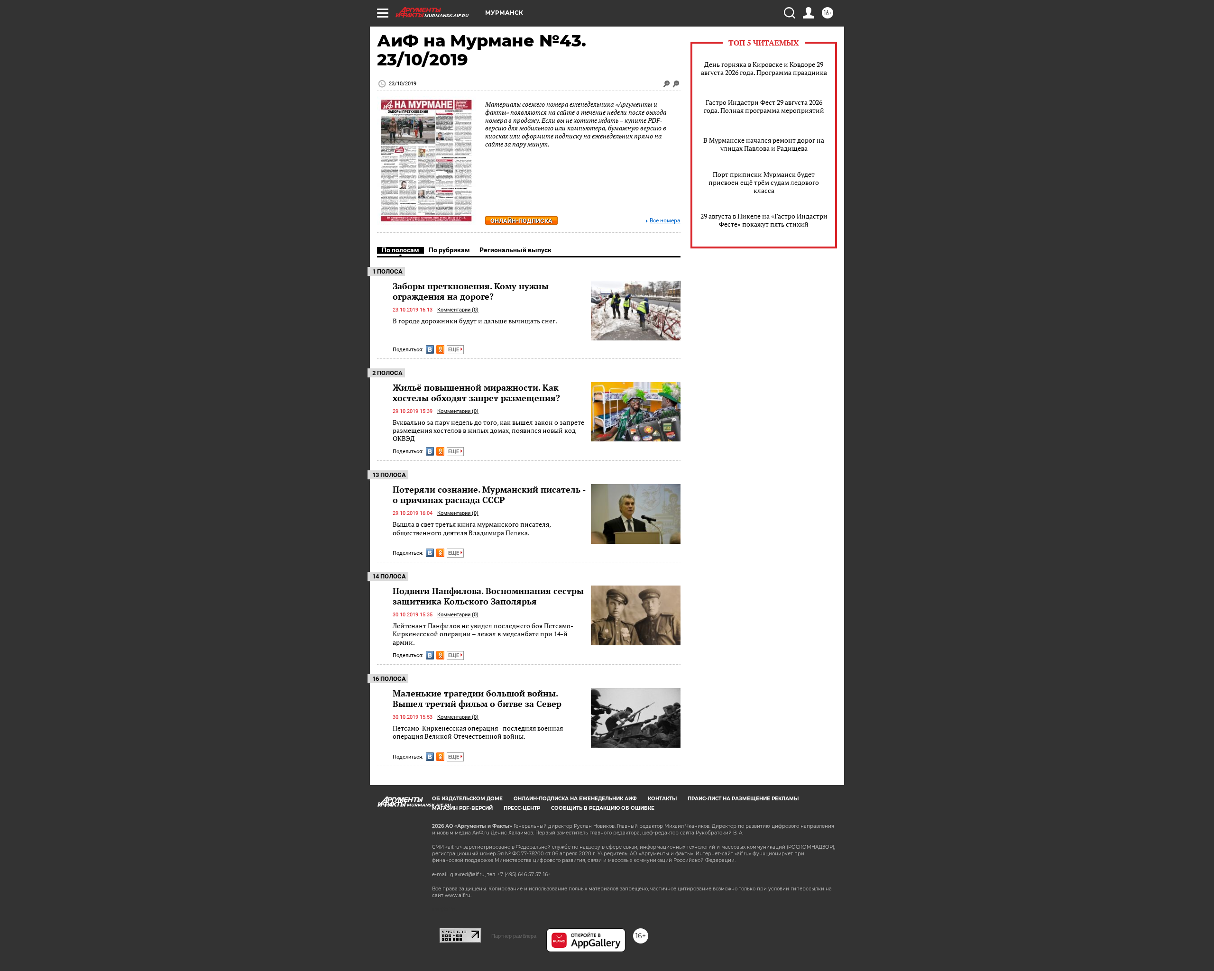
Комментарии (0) (457, 310)
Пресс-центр (522, 808)
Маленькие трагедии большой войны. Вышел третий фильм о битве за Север (477, 698)
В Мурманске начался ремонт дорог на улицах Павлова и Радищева (763, 144)
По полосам (400, 250)
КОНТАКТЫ (662, 799)
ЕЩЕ (454, 350)
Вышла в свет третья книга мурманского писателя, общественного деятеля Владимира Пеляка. (472, 528)
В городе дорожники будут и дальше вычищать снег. (475, 321)
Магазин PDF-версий (462, 808)
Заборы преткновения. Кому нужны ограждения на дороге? (471, 291)
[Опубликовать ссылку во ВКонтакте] (430, 349)
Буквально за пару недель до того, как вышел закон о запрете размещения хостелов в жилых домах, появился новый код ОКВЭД (488, 430)
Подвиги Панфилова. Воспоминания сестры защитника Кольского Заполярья (488, 596)
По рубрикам (449, 250)
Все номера (665, 221)
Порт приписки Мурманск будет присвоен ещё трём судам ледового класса (763, 182)
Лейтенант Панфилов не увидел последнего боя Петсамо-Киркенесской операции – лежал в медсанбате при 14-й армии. (483, 634)
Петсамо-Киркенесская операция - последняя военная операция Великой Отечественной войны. (478, 732)
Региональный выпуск (515, 250)
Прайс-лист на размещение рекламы (743, 799)
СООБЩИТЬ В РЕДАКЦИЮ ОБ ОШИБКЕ (602, 808)
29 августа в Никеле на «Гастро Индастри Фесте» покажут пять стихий (764, 220)
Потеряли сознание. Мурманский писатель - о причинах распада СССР (489, 494)
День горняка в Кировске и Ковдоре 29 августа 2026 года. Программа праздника (764, 68)
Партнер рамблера (513, 936)
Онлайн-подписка (521, 220)
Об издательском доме (467, 799)
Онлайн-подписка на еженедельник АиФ (575, 799)
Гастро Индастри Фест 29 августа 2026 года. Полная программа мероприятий (764, 106)
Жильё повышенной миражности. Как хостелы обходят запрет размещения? (476, 392)
